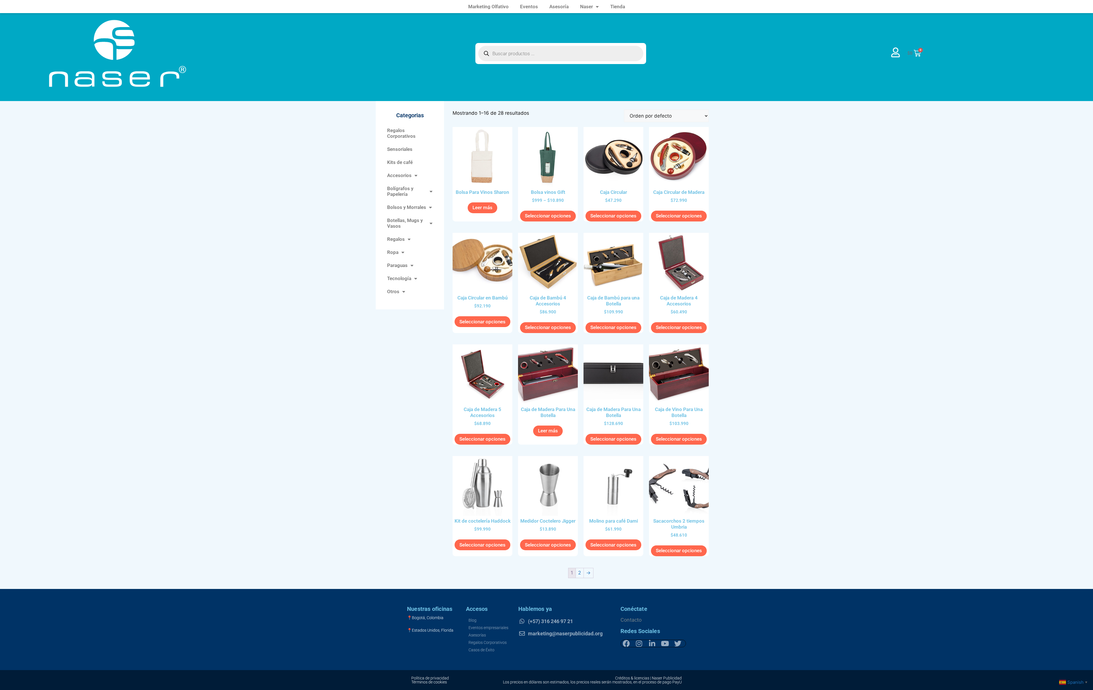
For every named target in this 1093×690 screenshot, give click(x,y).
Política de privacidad (430, 678)
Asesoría (559, 6)
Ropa (392, 252)
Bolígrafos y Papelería (400, 191)
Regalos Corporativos (401, 133)
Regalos (396, 239)
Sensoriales (399, 149)
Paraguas (397, 265)
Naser (586, 6)
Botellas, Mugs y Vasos (405, 223)
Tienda (617, 6)
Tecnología (399, 278)
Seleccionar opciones (548, 216)
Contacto (631, 620)
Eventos (529, 6)
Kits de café (400, 162)
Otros (393, 291)
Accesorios (399, 175)
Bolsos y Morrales (406, 207)
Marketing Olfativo (488, 6)
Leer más (482, 207)
